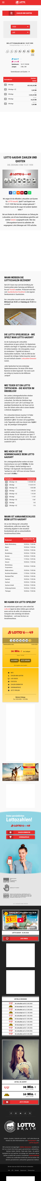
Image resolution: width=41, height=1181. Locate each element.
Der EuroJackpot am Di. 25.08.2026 (23, 1006)
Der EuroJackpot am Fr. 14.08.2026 (23, 1025)
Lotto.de (7, 609)
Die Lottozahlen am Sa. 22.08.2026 (23, 1009)
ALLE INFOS (14, 660)
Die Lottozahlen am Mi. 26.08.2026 (23, 1003)
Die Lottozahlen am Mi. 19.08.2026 (23, 1015)
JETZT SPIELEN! (25, 660)
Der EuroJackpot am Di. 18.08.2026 (23, 1018)
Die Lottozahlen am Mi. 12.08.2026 (23, 1028)
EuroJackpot (32, 1140)
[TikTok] (25, 1113)
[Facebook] (11, 1113)
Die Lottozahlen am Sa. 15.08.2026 (23, 1021)
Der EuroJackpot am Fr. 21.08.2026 (23, 1012)
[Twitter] (30, 1113)
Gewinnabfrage (34, 1155)
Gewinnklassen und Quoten (19, 72)
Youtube (12, 290)
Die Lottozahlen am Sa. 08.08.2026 (23, 1031)
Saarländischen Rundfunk (16, 292)
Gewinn (13, 220)
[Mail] (20, 1113)
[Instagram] (16, 1113)
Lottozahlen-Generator (28, 358)
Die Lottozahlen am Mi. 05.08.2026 (23, 1034)
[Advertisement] (20, 132)
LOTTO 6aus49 (13, 201)
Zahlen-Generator (25, 1147)
